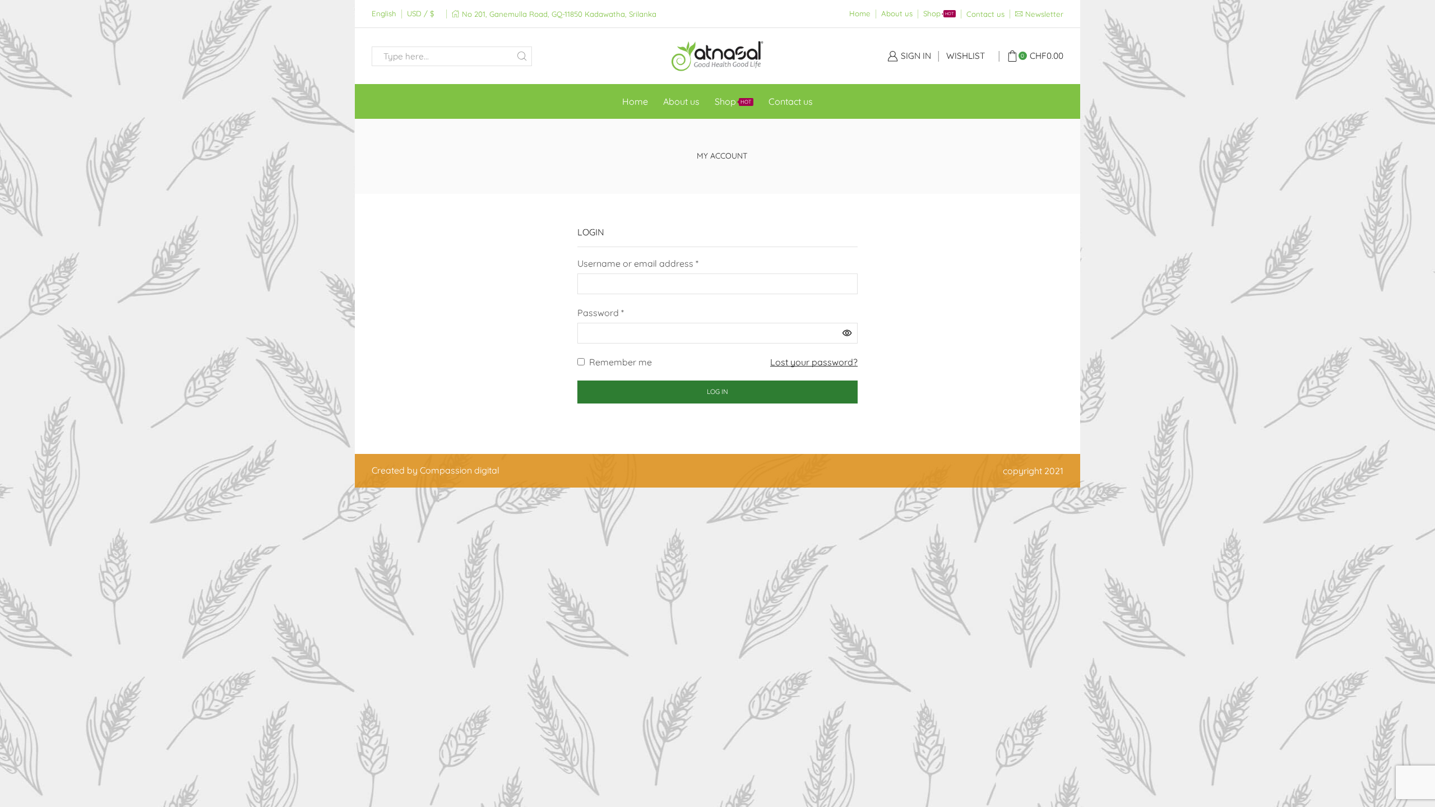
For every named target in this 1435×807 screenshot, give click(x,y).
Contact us (985, 14)
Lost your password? (814, 362)
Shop (938, 13)
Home (860, 13)
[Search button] (522, 56)
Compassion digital (459, 470)
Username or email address (637, 262)
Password (600, 311)
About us (897, 13)
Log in (717, 391)
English (384, 13)
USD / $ (420, 13)
